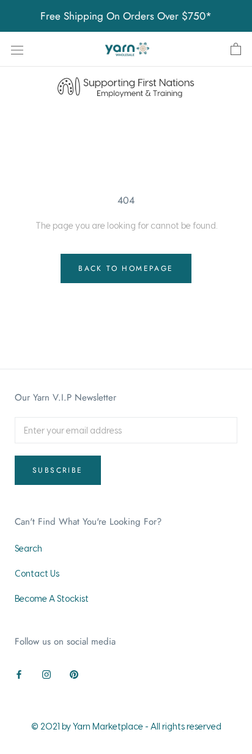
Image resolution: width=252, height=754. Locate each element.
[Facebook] (19, 672)
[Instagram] (46, 672)
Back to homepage (125, 268)
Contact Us (37, 573)
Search (28, 548)
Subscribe (57, 470)
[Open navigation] (17, 49)
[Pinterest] (74, 672)
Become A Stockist (52, 598)
